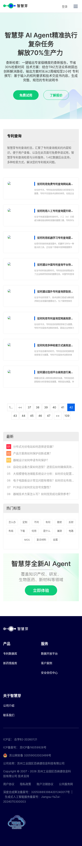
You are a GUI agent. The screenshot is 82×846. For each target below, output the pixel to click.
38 (37, 407)
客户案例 (46, 663)
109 (66, 415)
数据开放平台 (49, 653)
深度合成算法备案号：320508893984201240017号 (36, 792)
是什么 (46, 530)
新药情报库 (10, 663)
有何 (48, 522)
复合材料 (41, 539)
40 (54, 407)
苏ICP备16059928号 (33, 747)
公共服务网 (66, 784)
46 (40, 415)
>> (58, 415)
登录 (64, 6)
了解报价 (56, 95)
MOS (27, 539)
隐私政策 (25, 784)
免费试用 (26, 95)
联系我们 (8, 715)
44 (23, 415)
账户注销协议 (45, 784)
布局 (11, 530)
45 (32, 415)
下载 (22, 530)
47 (48, 415)
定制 (24, 522)
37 (29, 407)
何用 (34, 530)
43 (15, 415)
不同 (36, 522)
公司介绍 (8, 705)
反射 (71, 522)
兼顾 (59, 530)
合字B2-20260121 (25, 739)
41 (62, 407)
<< (20, 407)
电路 (71, 530)
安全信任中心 (49, 672)
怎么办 (12, 522)
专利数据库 (10, 653)
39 (46, 407)
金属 (55, 539)
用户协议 (8, 784)
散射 (59, 522)
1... (11, 407)
